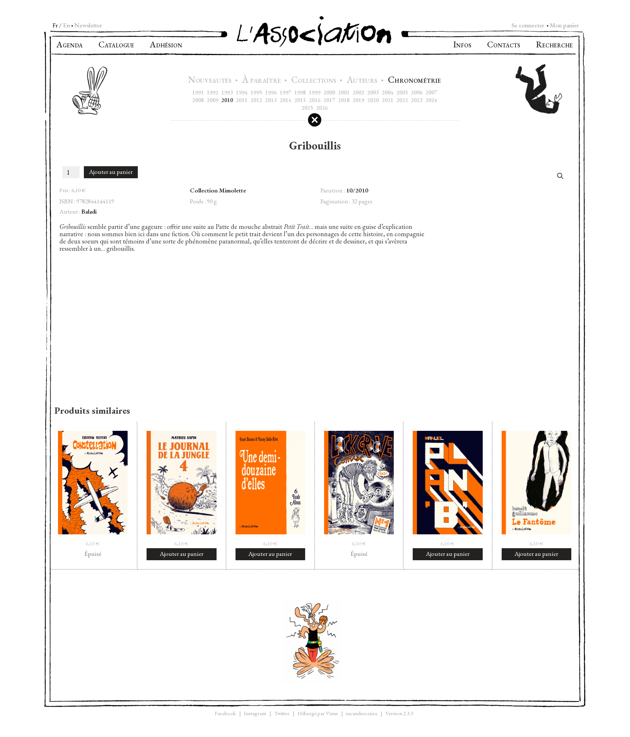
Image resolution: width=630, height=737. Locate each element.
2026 (322, 107)
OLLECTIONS (314, 81)
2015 (300, 100)
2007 (431, 92)
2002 (358, 92)
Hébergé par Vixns (318, 713)
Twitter (281, 713)
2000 (329, 92)
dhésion (166, 45)
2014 (285, 100)
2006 (417, 92)
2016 (314, 100)
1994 (242, 92)
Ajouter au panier (111, 172)
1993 (227, 92)
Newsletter (88, 25)
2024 (431, 100)
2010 (227, 100)
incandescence (361, 713)
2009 (212, 100)
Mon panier (564, 25)
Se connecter (528, 25)
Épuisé (92, 554)
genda (70, 45)
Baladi (89, 211)
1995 (256, 92)
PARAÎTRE (262, 81)
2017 (329, 100)
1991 (198, 92)
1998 (300, 92)
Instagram (255, 713)
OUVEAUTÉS (210, 81)
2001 (344, 92)
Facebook (225, 713)
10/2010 (357, 190)
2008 (198, 100)
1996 (271, 92)
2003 (373, 92)
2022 (402, 100)
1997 (285, 92)
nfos (462, 45)
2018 (344, 100)
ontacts (503, 45)
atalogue (116, 45)
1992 (212, 92)
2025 (307, 107)
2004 (387, 92)
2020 (373, 100)
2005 (402, 92)
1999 (314, 92)
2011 (242, 100)
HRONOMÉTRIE (414, 81)
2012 (256, 100)
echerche (554, 45)
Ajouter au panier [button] (181, 554)
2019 (358, 100)
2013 (271, 100)
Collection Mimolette (218, 190)
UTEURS (363, 81)
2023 (417, 100)
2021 (387, 100)
